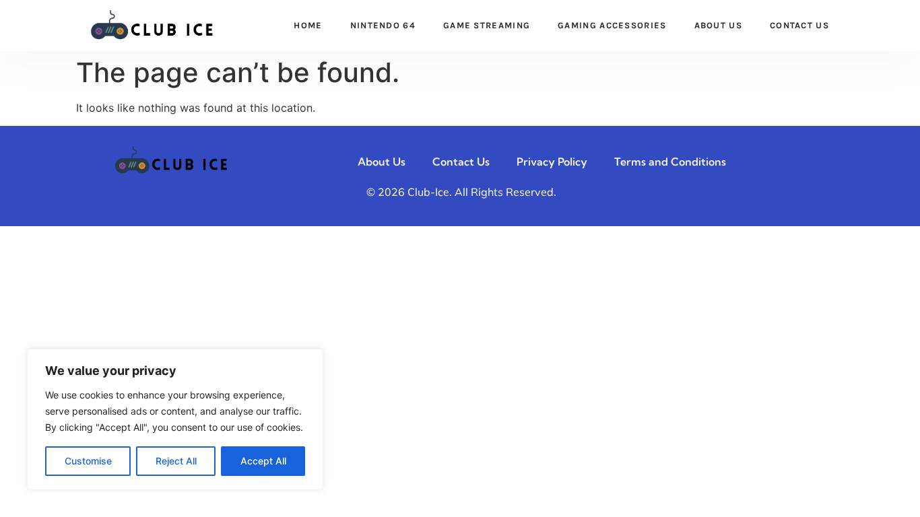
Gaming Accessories (612, 25)
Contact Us (799, 25)
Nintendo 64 (383, 25)
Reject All (176, 461)
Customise (88, 461)
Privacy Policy (552, 161)
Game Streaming (486, 25)
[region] (175, 419)
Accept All (263, 461)
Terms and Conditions (670, 161)
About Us (718, 25)
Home (308, 25)
